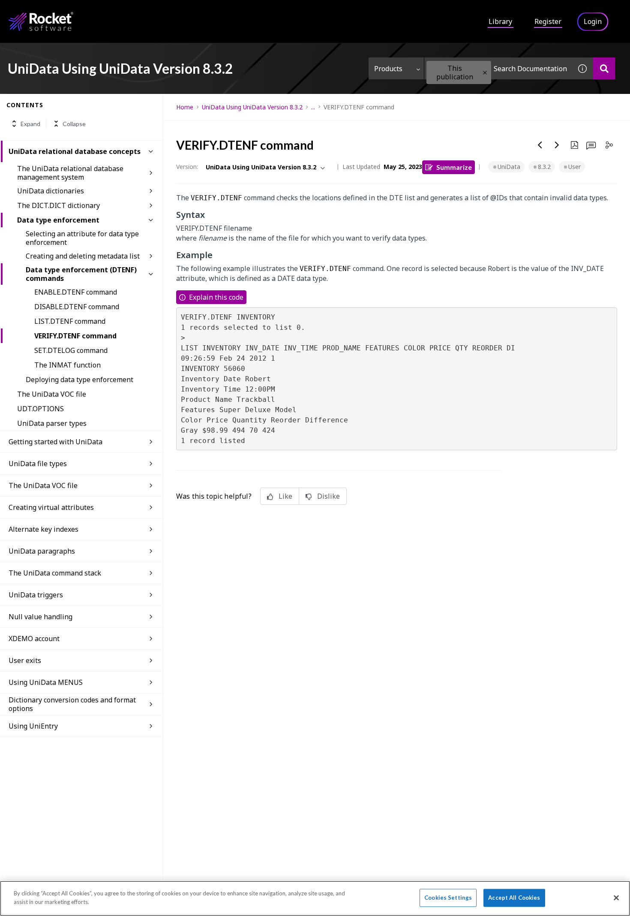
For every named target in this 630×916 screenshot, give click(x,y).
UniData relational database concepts (75, 151)
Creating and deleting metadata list (83, 256)
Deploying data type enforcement (79, 379)
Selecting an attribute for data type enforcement (82, 238)
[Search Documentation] (604, 68)
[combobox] (498, 68)
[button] (485, 72)
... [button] (313, 107)
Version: (187, 167)
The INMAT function (67, 365)
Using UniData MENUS (46, 682)
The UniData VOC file (51, 394)
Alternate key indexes (43, 529)
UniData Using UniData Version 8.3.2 (252, 107)
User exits (25, 660)
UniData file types (38, 463)
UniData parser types (52, 423)
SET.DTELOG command (71, 350)
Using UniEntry (33, 726)
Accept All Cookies (514, 897)
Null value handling (40, 616)
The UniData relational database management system (70, 172)
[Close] (616, 897)
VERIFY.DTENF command (75, 335)
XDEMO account (34, 638)
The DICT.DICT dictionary (58, 205)
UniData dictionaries (50, 191)
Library (500, 21)
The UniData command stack (55, 573)
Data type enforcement (58, 220)
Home (184, 107)
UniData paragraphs (42, 551)
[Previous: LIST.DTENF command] (540, 145)
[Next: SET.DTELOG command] (557, 145)
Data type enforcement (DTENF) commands (81, 274)
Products (388, 68)
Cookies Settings (448, 897)
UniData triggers (36, 595)
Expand (30, 123)
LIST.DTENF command (69, 321)
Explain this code (216, 297)
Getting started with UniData (55, 441)
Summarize (454, 167)
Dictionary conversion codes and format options (72, 704)
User (574, 167)
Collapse (74, 123)
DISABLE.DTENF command (76, 306)
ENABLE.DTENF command (75, 292)
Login (593, 21)
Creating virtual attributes (51, 507)
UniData (509, 167)
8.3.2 (544, 167)
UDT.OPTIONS (40, 408)
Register (547, 21)
